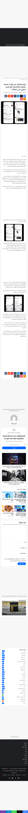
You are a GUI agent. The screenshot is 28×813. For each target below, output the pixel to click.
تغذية (24, 671)
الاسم (24, 542)
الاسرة (24, 678)
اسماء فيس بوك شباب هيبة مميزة (7, 499)
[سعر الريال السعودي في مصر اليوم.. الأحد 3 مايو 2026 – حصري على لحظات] (20, 495)
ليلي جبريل (22, 92)
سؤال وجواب (22, 699)
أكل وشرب (23, 674)
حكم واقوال (23, 669)
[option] (14, 608)
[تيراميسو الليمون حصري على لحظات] (7, 508)
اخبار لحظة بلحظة (21, 688)
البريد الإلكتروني (23, 547)
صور (24, 651)
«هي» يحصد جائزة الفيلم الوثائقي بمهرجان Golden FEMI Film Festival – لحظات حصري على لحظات (14, 613)
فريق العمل (17, 774)
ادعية (26, 33)
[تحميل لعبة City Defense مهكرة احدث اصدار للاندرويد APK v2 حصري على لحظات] (20, 508)
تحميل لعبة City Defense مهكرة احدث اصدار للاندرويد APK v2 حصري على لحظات (21, 514)
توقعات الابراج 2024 (21, 661)
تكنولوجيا (23, 690)
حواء (24, 703)
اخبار (26, 753)
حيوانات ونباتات (22, 680)
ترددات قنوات (22, 667)
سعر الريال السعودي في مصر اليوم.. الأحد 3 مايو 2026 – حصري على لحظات (20, 500)
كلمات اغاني (23, 653)
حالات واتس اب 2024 (21, 696)
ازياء (24, 663)
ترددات (25, 38)
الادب (24, 686)
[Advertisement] (14, 14)
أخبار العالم (23, 701)
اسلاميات (25, 30)
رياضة (26, 34)
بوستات (25, 37)
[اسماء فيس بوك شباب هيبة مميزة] (7, 495)
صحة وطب (23, 657)
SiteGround (14, 772)
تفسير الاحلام (24, 31)
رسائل (26, 43)
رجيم (24, 682)
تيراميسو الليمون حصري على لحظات (7, 513)
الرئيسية (25, 28)
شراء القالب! (4, 774)
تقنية (24, 694)
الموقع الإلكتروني (23, 553)
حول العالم (23, 659)
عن (21, 774)
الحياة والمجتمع (22, 684)
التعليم (24, 676)
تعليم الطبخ (25, 40)
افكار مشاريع (22, 692)
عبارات (26, 41)
